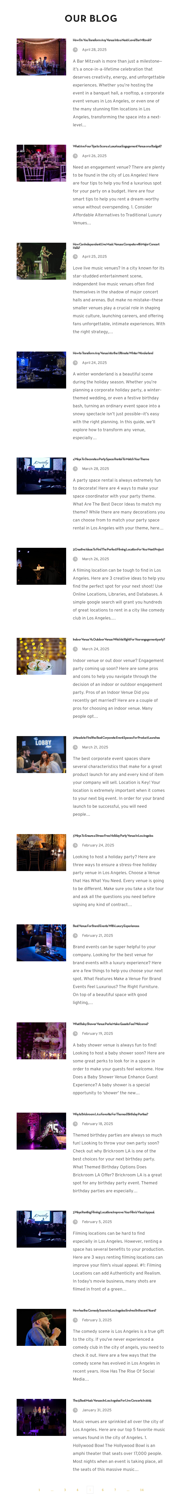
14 (142, 1490)
